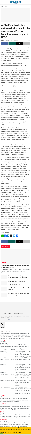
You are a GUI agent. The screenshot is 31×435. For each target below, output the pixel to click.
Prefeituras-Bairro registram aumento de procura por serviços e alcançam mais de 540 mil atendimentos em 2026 (18, 283)
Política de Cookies (4, 431)
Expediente (3, 313)
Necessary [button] (2, 340)
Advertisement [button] (3, 419)
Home (2, 6)
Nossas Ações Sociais (18, 313)
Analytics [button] (2, 411)
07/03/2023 (3, 40)
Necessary (3, 341)
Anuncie (9, 313)
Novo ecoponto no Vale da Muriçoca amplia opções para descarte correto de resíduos (18, 276)
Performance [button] (3, 403)
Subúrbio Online (10, 316)
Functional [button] (2, 395)
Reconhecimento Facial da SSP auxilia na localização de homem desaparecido (15, 266)
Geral (6, 6)
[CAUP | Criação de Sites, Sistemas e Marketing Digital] (9, 319)
